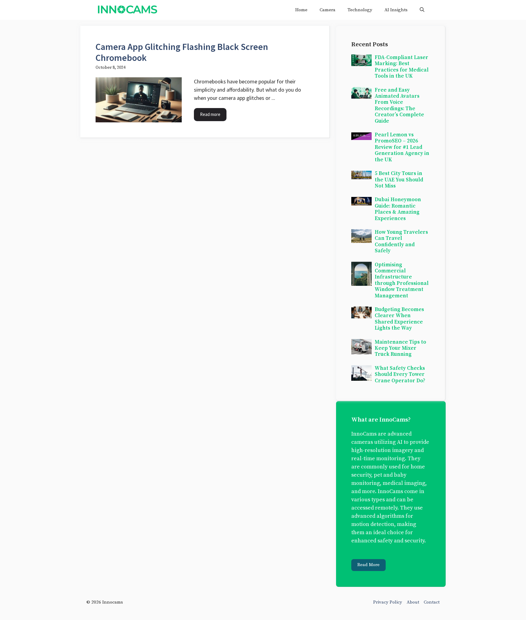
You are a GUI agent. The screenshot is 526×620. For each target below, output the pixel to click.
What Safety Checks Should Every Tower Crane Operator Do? (400, 374)
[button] (422, 10)
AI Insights (396, 10)
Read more (210, 114)
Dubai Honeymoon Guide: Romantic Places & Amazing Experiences (398, 209)
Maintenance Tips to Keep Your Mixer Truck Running (400, 348)
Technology (360, 10)
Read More (368, 565)
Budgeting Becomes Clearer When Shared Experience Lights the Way (399, 318)
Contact (432, 602)
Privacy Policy (387, 602)
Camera (327, 10)
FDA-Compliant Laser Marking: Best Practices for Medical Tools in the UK (402, 66)
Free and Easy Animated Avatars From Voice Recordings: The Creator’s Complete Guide (399, 105)
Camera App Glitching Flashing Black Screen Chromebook (182, 52)
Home (301, 10)
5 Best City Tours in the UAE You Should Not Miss (399, 179)
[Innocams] (127, 10)
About (413, 602)
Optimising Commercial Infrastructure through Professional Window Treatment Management (402, 280)
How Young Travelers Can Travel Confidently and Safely (401, 241)
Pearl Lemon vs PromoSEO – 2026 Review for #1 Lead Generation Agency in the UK (402, 147)
